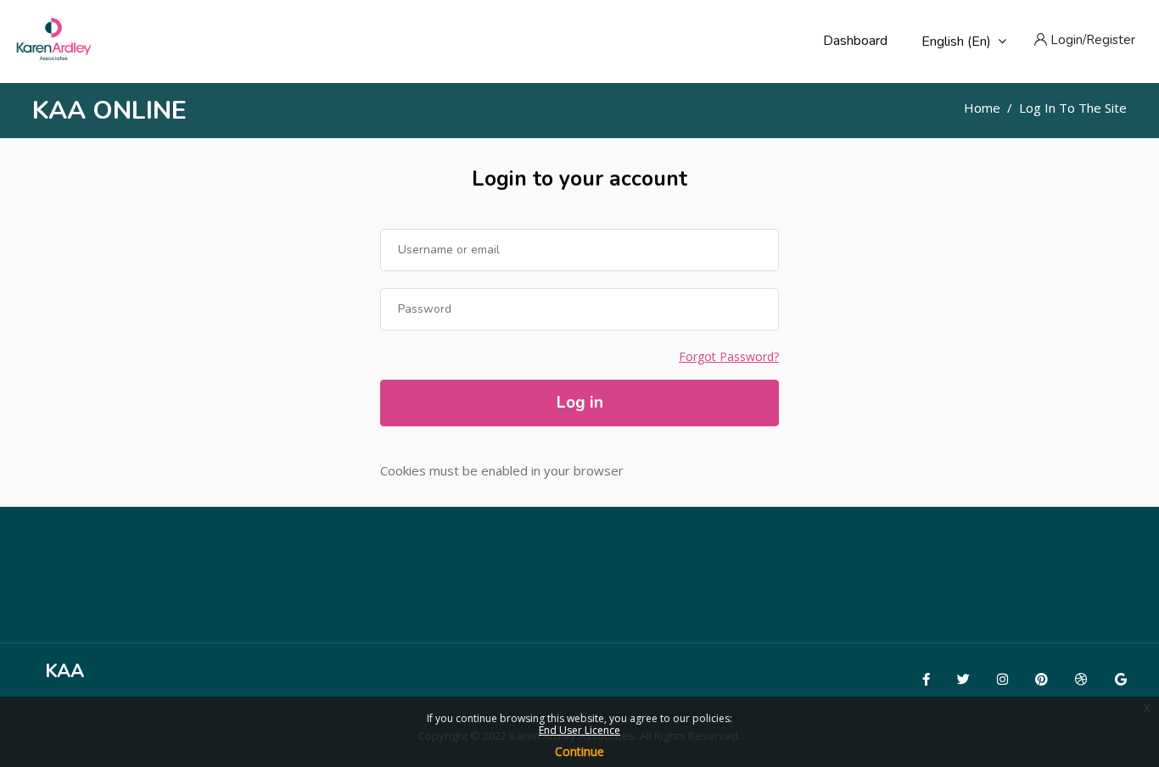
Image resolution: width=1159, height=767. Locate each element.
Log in (580, 403)
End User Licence (579, 730)
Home (982, 107)
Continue (579, 751)
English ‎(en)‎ (956, 41)
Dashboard (855, 40)
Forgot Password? (729, 356)
